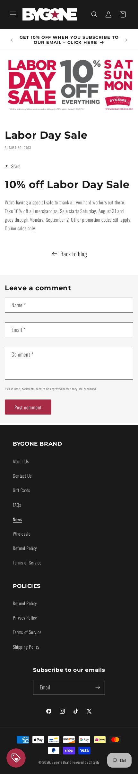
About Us (21, 461)
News (17, 519)
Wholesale (21, 533)
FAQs (17, 504)
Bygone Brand (61, 762)
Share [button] (16, 166)
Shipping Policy (26, 646)
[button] (13, 14)
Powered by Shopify (86, 762)
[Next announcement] (126, 40)
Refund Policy (25, 548)
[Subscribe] (98, 687)
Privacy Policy (25, 617)
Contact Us (22, 475)
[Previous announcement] (12, 40)
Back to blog (73, 254)
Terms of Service (27, 562)
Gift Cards (21, 490)
